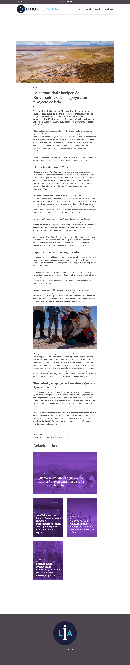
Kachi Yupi (38, 437)
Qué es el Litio (77, 9)
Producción (97, 9)
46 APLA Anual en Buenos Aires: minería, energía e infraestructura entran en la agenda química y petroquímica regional (48, 524)
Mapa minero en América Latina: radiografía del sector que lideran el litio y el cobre (82, 527)
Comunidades (108, 9)
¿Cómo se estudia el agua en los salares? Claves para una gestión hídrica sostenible (61, 481)
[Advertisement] (65, 27)
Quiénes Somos (20, 2)
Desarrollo (88, 9)
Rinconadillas (62, 437)
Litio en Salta (50, 437)
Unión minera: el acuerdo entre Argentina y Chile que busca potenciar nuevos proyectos (48, 569)
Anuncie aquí (29, 2)
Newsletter (38, 2)
